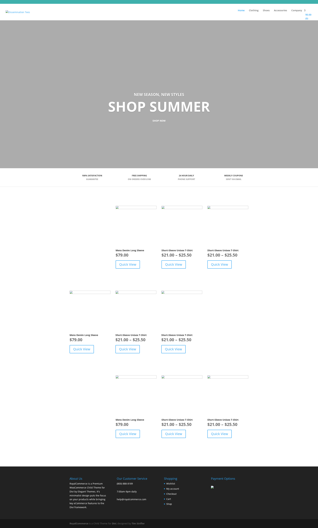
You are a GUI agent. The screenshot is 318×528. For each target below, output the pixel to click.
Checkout (171, 493)
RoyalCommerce (79, 523)
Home (241, 10)
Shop (169, 504)
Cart (168, 499)
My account (172, 488)
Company (296, 10)
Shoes (266, 10)
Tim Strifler (138, 523)
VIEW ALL (76, 228)
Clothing (254, 10)
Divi (114, 523)
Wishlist (170, 483)
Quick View (127, 264)
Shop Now (159, 120)
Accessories (280, 10)
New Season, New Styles (159, 94)
